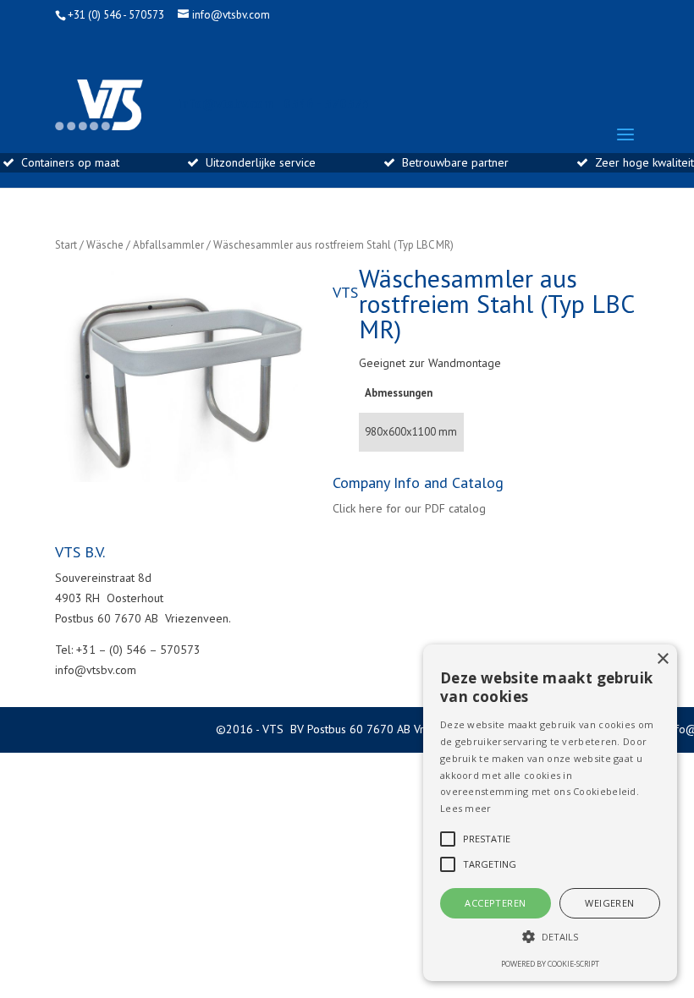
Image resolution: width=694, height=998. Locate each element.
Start (66, 245)
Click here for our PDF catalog (409, 508)
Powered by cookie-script (550, 963)
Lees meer (466, 808)
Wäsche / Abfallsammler (145, 245)
